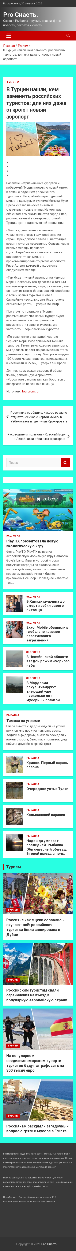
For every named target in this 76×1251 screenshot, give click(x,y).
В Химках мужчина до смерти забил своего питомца (45, 605)
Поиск (65, 463)
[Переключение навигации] (8, 35)
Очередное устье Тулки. (47, 789)
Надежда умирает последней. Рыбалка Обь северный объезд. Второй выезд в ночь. (46, 847)
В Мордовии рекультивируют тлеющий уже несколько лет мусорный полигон (43, 691)
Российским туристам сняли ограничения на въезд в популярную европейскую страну (36, 995)
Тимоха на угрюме (23, 720)
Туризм (12, 82)
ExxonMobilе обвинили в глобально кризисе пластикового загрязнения (47, 633)
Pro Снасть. (20, 14)
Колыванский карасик (45, 815)
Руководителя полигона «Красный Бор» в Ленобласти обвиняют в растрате (36, 437)
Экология (13, 535)
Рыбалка (12, 715)
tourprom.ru (30, 391)
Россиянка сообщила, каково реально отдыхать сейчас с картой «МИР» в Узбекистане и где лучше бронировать (39, 417)
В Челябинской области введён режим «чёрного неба (47, 661)
